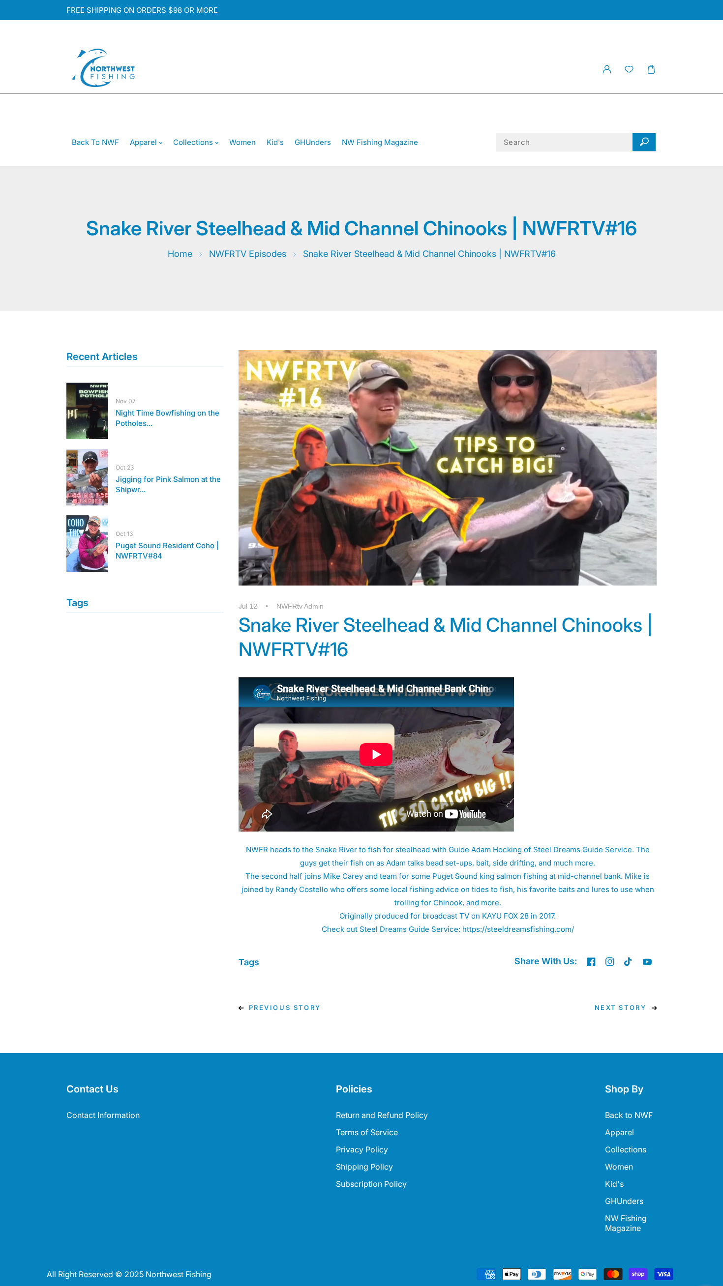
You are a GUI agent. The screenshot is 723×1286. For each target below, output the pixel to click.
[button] (651, 69)
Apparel (619, 1132)
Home (180, 254)
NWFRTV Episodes (247, 254)
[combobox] (576, 142)
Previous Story (285, 1007)
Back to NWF (629, 1115)
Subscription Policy (371, 1184)
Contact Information (103, 1115)
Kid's (614, 1184)
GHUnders (624, 1201)
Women (619, 1167)
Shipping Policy (364, 1167)
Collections (625, 1149)
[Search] (644, 142)
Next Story (621, 1007)
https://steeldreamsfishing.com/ (518, 929)
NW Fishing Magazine (626, 1223)
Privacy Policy (362, 1149)
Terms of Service (367, 1132)
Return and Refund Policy (382, 1115)
